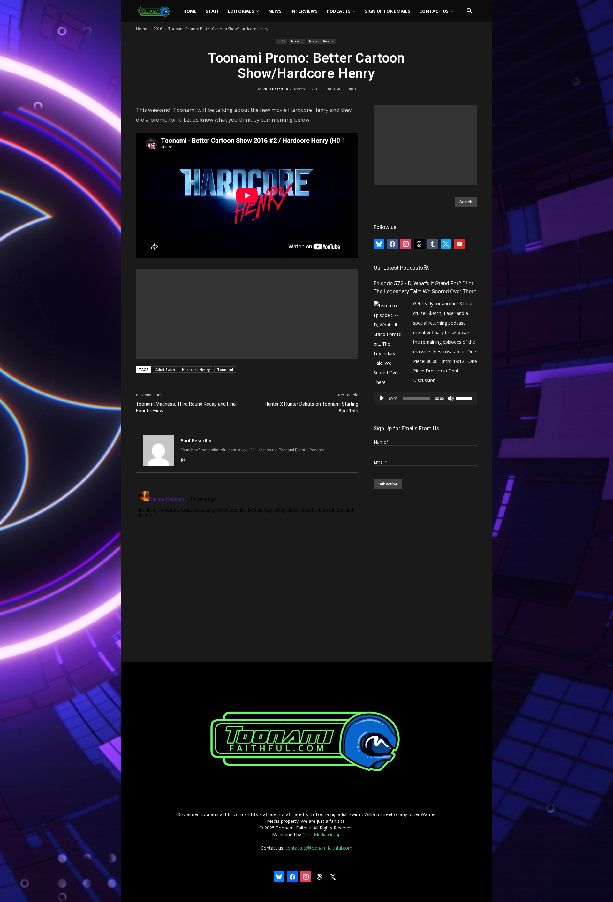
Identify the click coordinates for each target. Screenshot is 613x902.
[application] (425, 398)
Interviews (304, 11)
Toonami (297, 41)
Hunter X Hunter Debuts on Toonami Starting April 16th (311, 407)
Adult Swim (165, 369)
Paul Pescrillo (275, 89)
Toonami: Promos (321, 41)
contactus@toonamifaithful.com (318, 848)
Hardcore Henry (196, 369)
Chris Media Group (321, 834)
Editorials (241, 11)
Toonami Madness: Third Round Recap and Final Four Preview (186, 407)
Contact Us (434, 11)
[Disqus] (247, 568)
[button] (469, 12)
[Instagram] (185, 460)
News (275, 11)
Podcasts (339, 11)
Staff (212, 11)
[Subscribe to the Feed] (426, 268)
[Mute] (451, 398)
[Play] (382, 398)
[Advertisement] (247, 314)
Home (190, 11)
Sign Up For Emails (387, 11)
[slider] (465, 397)
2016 (157, 29)
